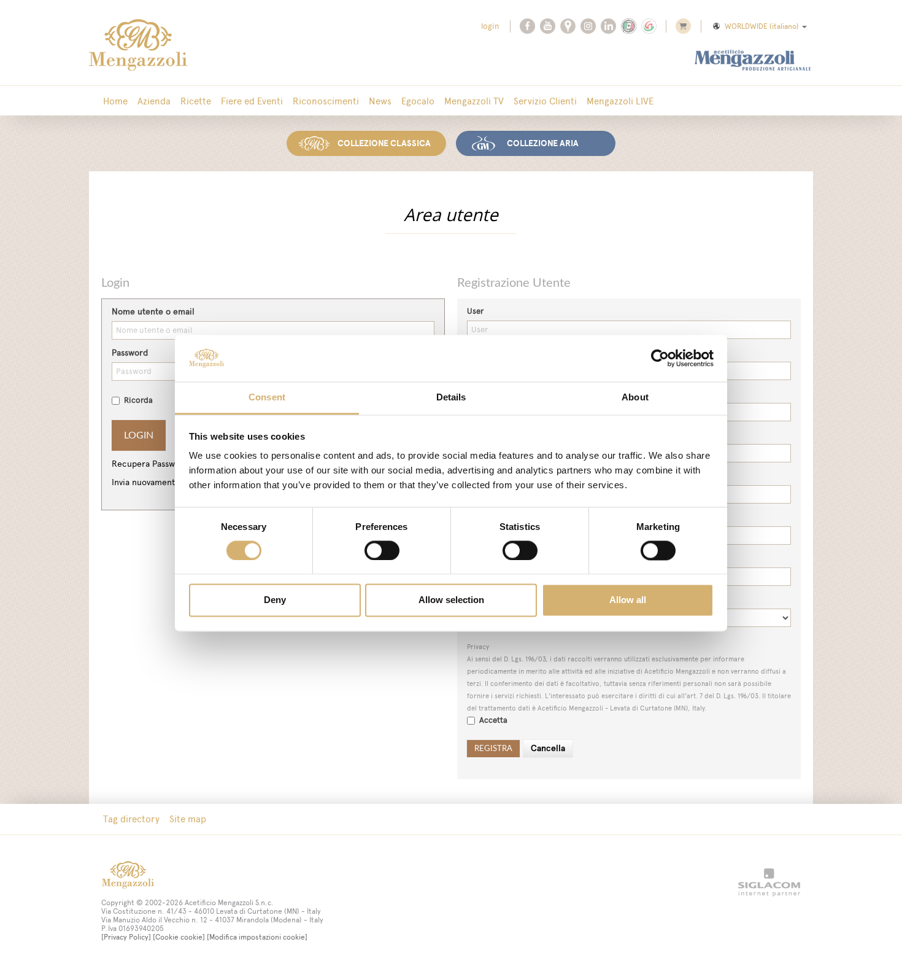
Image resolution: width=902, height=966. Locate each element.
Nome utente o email (153, 311)
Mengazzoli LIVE (620, 101)
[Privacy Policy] (126, 937)
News (380, 101)
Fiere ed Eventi (252, 101)
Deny (275, 600)
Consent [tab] (267, 397)
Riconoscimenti (326, 101)
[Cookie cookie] (179, 937)
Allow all (627, 600)
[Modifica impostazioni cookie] (257, 937)
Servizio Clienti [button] (545, 101)
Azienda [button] (154, 101)
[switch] (381, 550)
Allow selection (451, 600)
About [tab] (635, 397)
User (475, 311)
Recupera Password (150, 464)
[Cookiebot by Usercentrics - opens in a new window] (660, 358)
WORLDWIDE (762, 26)
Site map (187, 819)
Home (115, 101)
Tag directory (131, 819)
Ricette (195, 101)
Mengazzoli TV (474, 101)
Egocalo (417, 101)
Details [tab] (451, 397)
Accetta (493, 720)
